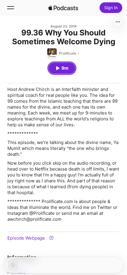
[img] (63, 8)
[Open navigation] (10, 7)
